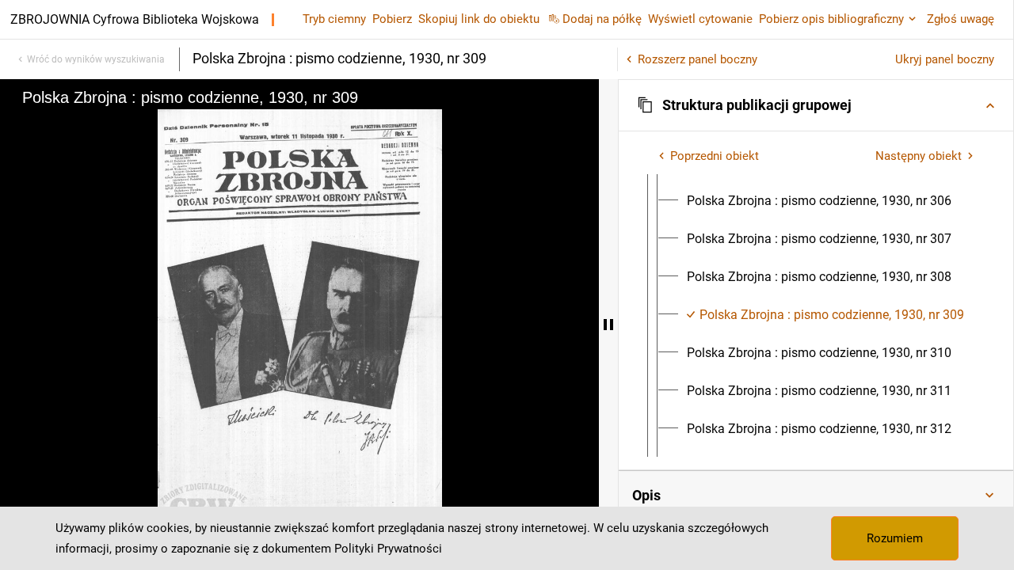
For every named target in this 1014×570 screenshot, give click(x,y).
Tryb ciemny (334, 19)
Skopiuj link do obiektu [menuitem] (478, 19)
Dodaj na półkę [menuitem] (602, 19)
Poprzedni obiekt (714, 156)
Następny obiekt (918, 156)
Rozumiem (895, 538)
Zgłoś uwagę (960, 19)
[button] (816, 105)
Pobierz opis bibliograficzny (831, 19)
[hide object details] (608, 324)
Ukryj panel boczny (944, 59)
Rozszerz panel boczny (697, 59)
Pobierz (392, 19)
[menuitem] (819, 201)
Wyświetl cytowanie (700, 19)
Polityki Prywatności (388, 549)
